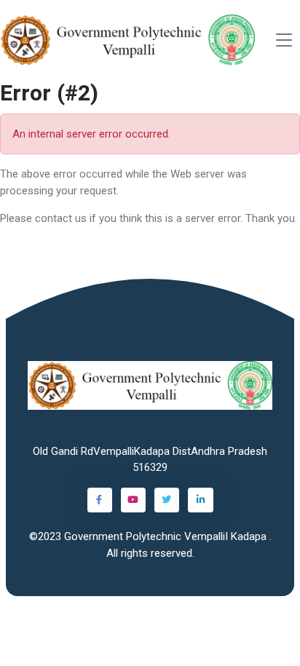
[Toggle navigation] (284, 40)
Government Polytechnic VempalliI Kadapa (166, 536)
